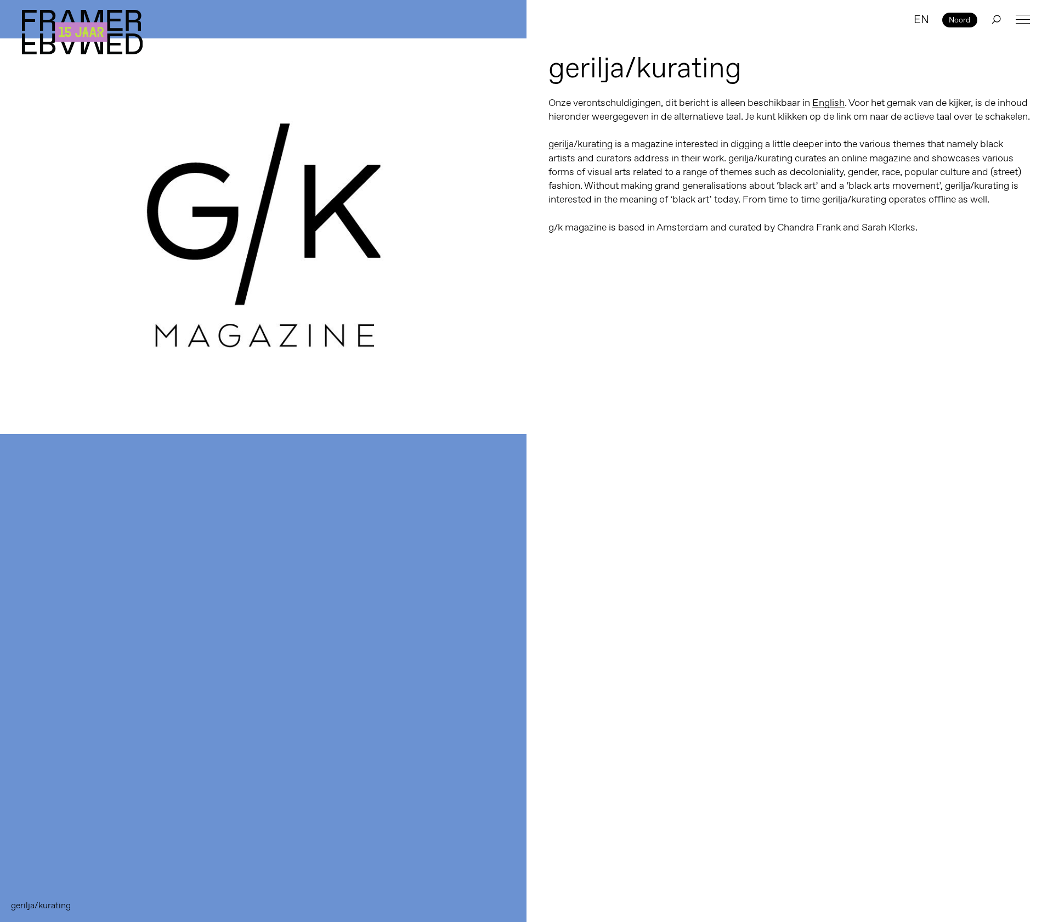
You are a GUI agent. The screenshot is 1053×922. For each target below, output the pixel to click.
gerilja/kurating (580, 143)
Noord (959, 20)
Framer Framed (82, 32)
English (828, 102)
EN (921, 19)
